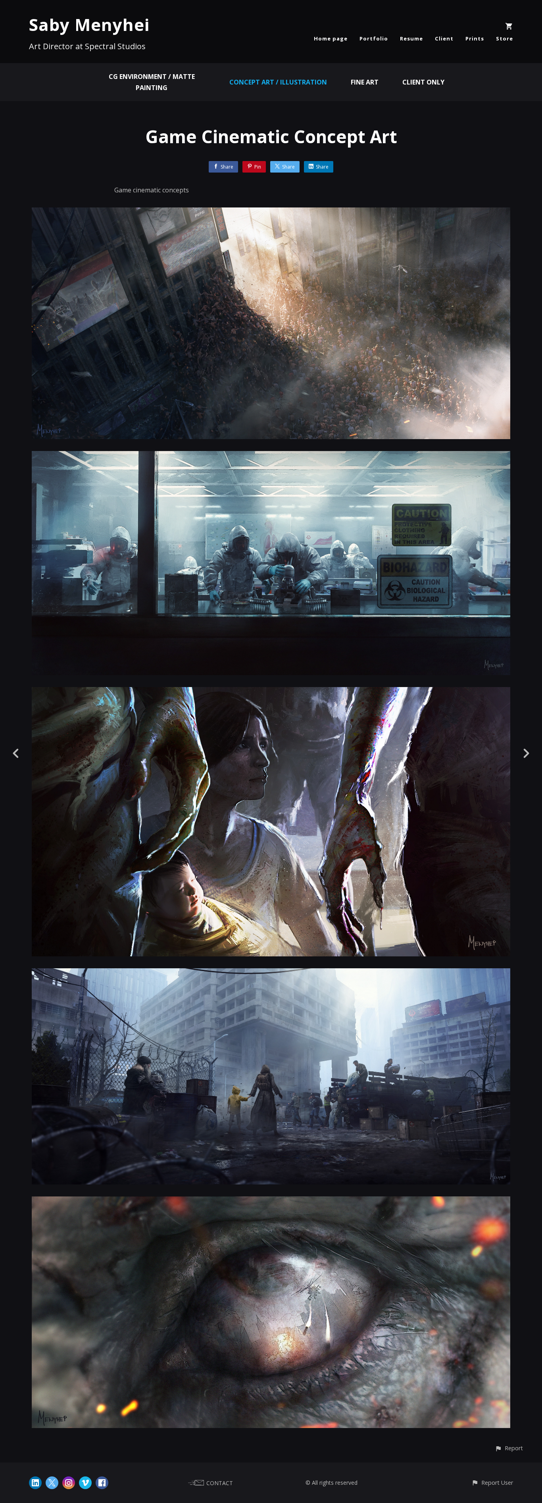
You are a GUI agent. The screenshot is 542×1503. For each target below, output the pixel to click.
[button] (509, 1448)
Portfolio (373, 38)
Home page (331, 38)
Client (444, 38)
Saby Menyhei (89, 24)
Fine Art (365, 82)
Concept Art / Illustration (278, 82)
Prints (474, 38)
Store (504, 38)
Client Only (423, 82)
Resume (411, 38)
